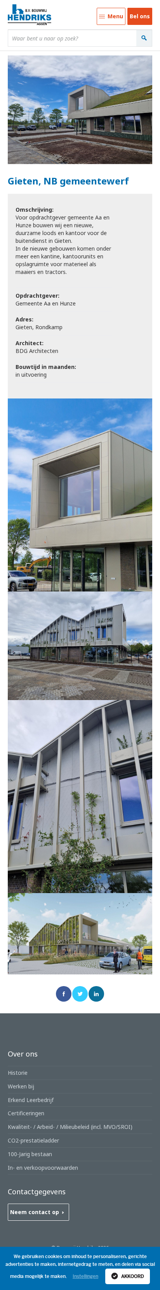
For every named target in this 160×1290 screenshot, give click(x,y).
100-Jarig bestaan (30, 1154)
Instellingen (85, 1276)
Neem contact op (34, 1212)
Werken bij (21, 1086)
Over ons (23, 1053)
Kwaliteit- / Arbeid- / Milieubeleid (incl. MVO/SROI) (70, 1126)
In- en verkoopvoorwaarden (43, 1167)
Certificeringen (26, 1113)
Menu (110, 18)
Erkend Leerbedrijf (31, 1100)
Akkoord (132, 1276)
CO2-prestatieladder (33, 1140)
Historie (18, 1072)
